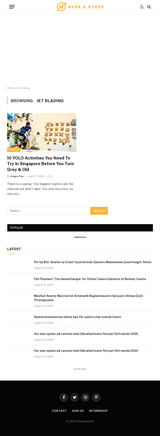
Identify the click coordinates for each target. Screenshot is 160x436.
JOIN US (78, 410)
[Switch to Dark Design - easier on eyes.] (142, 7)
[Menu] (12, 6)
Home (10, 88)
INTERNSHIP (98, 410)
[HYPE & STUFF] (80, 7)
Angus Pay (17, 176)
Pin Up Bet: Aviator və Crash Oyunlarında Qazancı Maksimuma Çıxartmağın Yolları (93, 262)
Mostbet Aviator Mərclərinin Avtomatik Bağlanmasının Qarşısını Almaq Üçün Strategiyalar (88, 298)
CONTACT (59, 410)
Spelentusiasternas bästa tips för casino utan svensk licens (77, 317)
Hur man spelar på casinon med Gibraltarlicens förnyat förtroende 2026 (86, 333)
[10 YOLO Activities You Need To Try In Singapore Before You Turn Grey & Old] (41, 132)
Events (14, 149)
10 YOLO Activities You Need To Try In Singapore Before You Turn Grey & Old (40, 164)
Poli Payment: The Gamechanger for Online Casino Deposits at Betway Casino (90, 279)
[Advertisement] (80, 50)
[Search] (148, 6)
